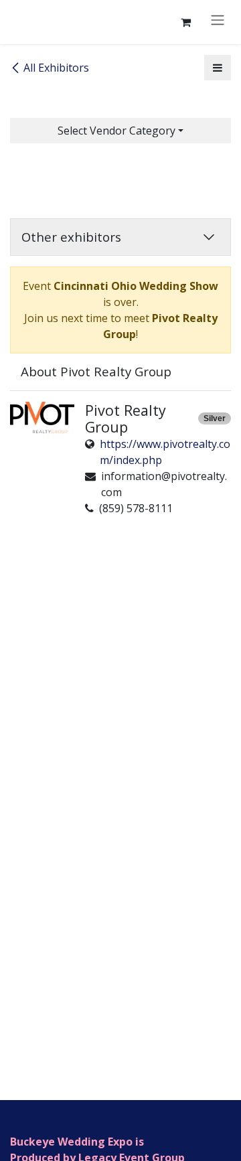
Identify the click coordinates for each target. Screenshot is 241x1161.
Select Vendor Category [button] (116, 130)
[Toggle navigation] (217, 19)
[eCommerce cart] (185, 22)
